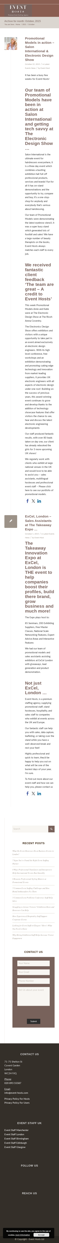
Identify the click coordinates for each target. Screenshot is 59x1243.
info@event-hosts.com (16, 1093)
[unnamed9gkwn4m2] (10, 43)
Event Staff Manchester (16, 1130)
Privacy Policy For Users (17, 1103)
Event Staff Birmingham (16, 1139)
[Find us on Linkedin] (39, 500)
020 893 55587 (12, 1083)
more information (22, 1235)
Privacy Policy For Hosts (17, 1099)
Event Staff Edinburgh (15, 1143)
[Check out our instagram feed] (45, 500)
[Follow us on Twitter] (33, 500)
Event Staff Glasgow (14, 1147)
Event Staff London (14, 1134)
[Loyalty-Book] (10, 521)
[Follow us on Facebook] (27, 500)
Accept (41, 1234)
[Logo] (24, 10)
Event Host (45, 68)
